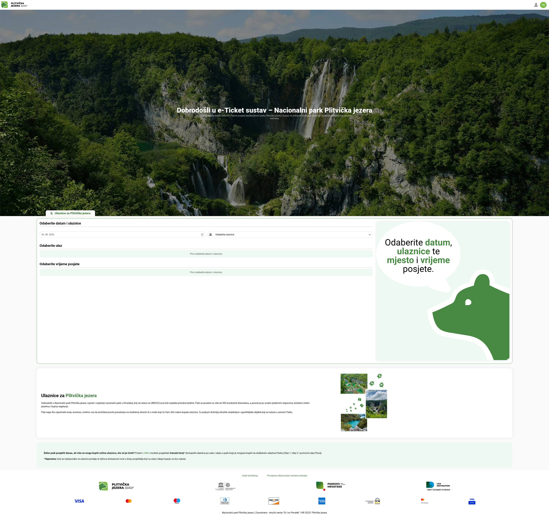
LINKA (146, 453)
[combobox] (122, 234)
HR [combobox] (543, 5)
